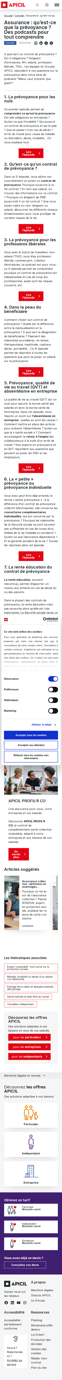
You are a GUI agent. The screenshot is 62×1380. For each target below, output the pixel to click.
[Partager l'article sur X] (51, 43)
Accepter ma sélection (31, 745)
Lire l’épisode (28, 153)
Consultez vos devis (25, 1265)
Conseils (19, 15)
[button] (54, 1241)
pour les (27, 1037)
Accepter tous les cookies (31, 735)
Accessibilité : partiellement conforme (13, 1324)
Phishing (36, 1320)
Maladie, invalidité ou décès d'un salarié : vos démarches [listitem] (30, 978)
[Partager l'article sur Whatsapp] (46, 43)
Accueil (8, 15)
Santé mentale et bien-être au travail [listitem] (28, 996)
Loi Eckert (37, 1334)
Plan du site (38, 1367)
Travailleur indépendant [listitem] (20, 1004)
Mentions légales (42, 1290)
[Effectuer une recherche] (37, 5)
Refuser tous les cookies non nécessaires (31, 757)
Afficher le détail (41, 724)
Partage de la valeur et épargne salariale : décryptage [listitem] (30, 988)
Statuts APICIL (41, 1295)
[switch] (53, 689)
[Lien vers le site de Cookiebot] (43, 619)
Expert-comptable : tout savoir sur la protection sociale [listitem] (28, 968)
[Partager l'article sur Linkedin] (41, 43)
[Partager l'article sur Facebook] (36, 43)
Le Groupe (38, 1300)
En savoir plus (16, 854)
